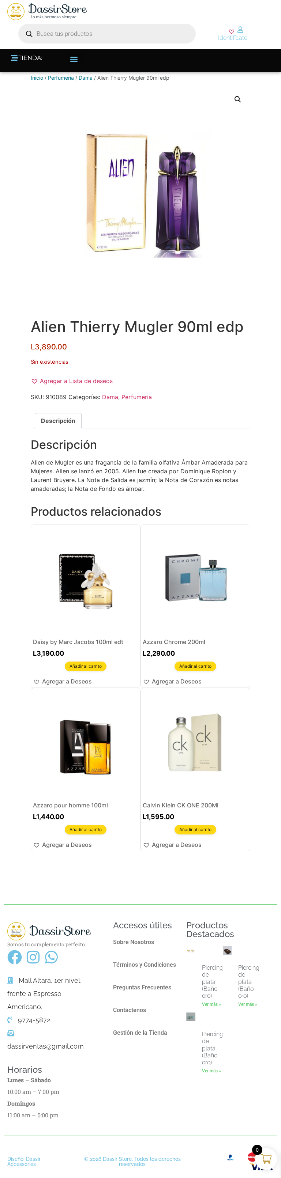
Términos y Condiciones (144, 964)
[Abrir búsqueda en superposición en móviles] (107, 33)
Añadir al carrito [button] (86, 666)
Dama (86, 78)
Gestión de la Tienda (140, 1032)
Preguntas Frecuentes (142, 987)
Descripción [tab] (58, 420)
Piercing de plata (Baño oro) (212, 981)
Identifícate (232, 37)
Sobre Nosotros (133, 942)
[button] (76, 59)
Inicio (37, 78)
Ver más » (211, 1004)
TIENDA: (30, 57)
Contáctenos (129, 1010)
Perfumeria (61, 78)
